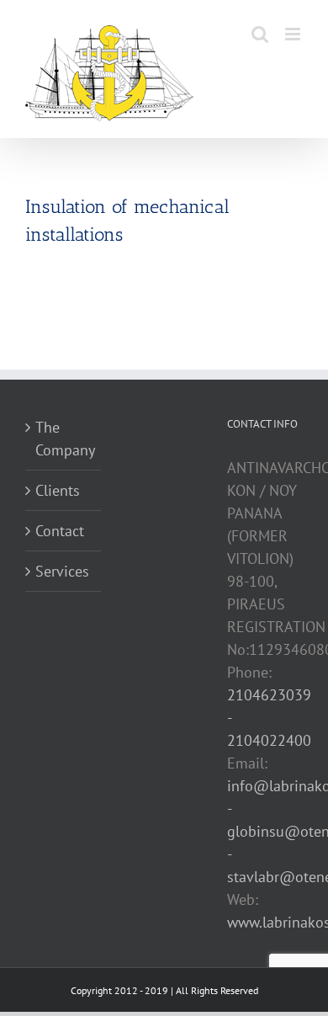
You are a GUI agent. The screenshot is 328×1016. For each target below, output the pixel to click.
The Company (64, 439)
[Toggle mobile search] (259, 34)
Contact (59, 530)
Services (62, 571)
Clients (57, 490)
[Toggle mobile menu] (294, 34)
